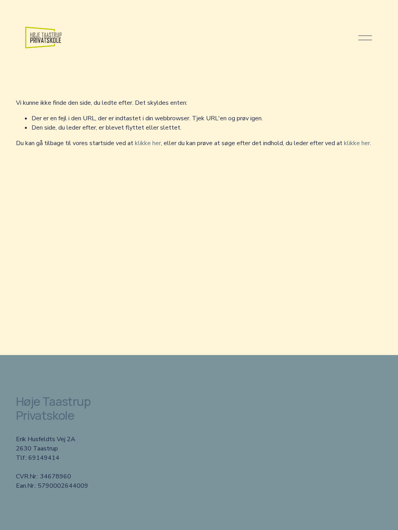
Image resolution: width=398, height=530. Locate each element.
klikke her (148, 143)
